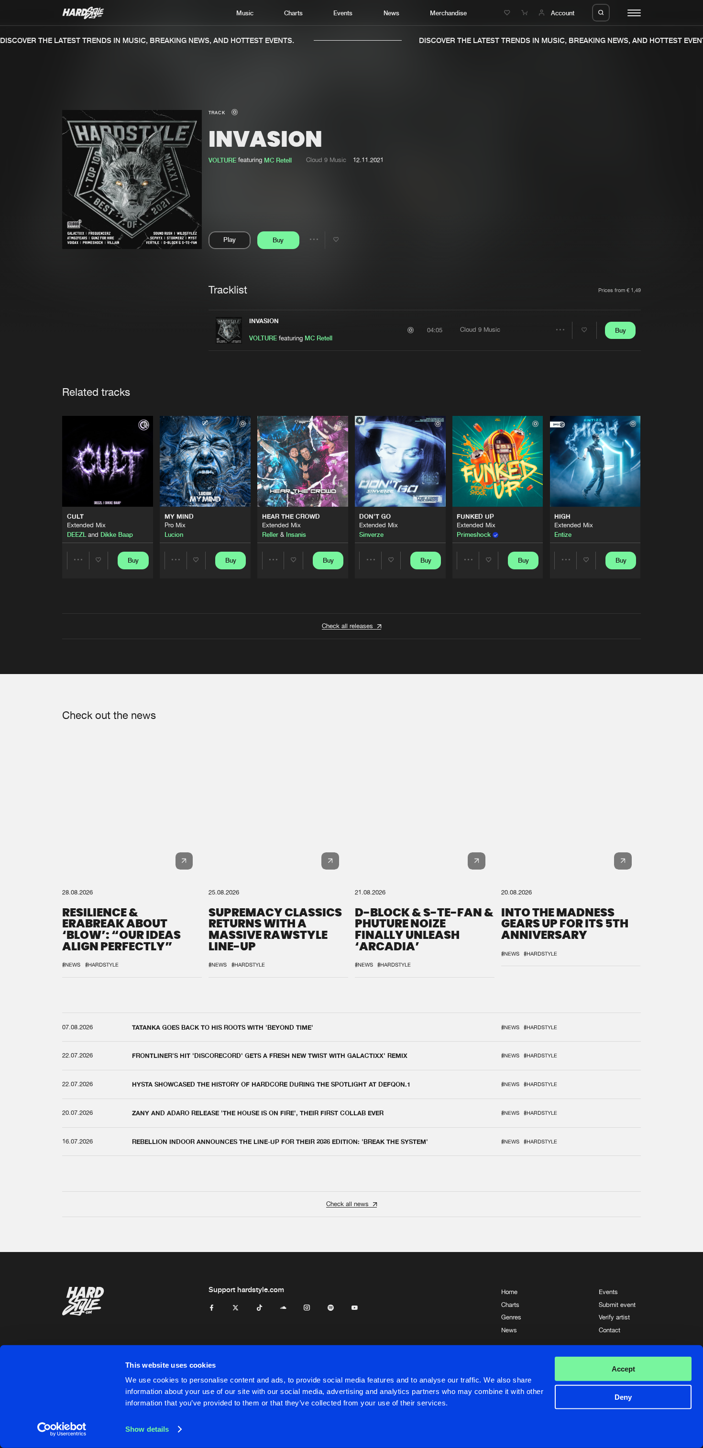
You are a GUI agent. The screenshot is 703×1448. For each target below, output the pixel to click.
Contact (609, 1330)
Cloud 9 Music (326, 159)
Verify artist (614, 1317)
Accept (623, 1369)
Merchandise (448, 13)
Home (509, 1292)
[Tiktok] (259, 1308)
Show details (147, 1429)
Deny (623, 1397)
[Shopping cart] (525, 13)
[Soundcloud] (283, 1308)
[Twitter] (235, 1308)
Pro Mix (175, 525)
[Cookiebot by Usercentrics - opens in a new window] (62, 1429)
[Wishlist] (508, 13)
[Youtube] (355, 1308)
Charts (293, 13)
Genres (511, 1317)
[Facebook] (212, 1308)
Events (342, 13)
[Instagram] (307, 1308)
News (391, 13)
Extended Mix (86, 525)
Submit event (617, 1304)
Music (244, 13)
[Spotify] (331, 1308)
